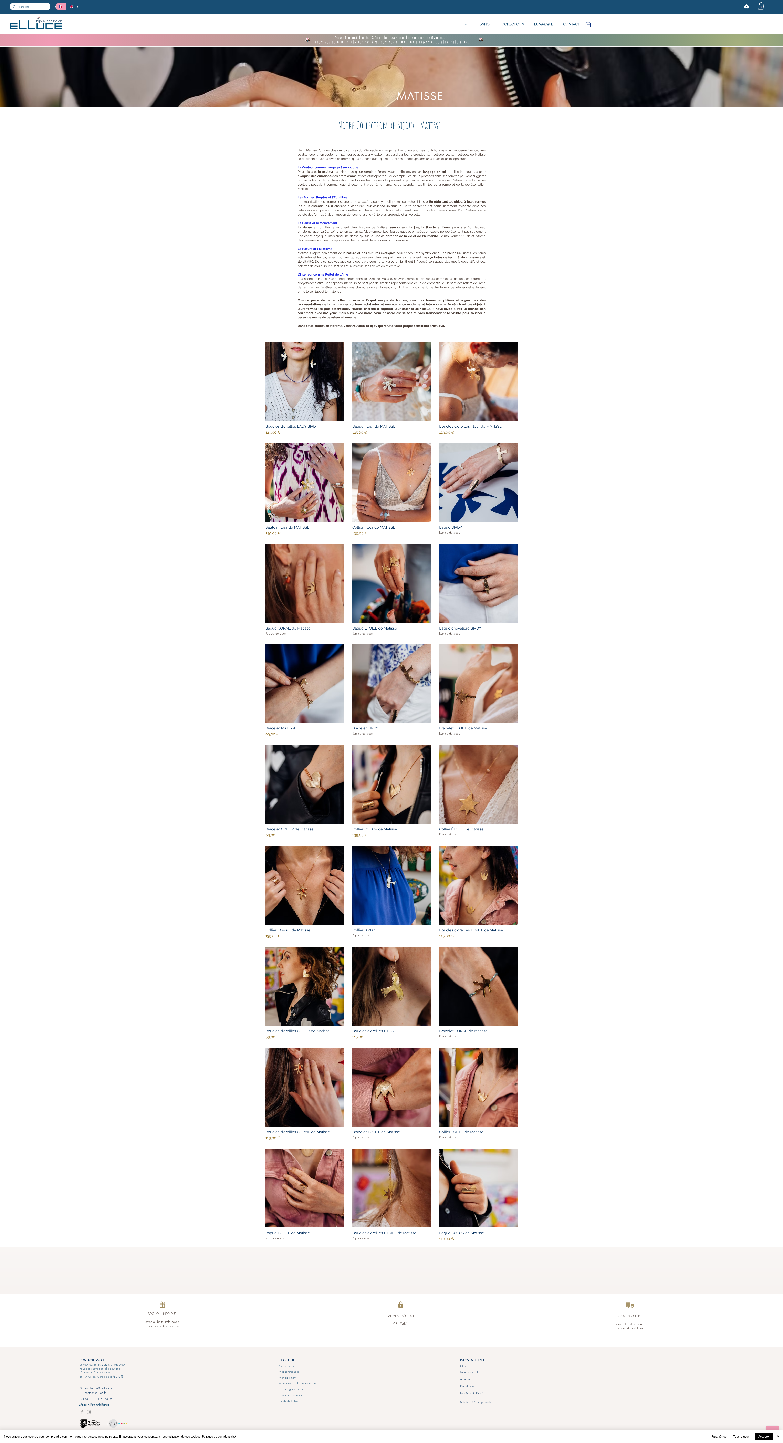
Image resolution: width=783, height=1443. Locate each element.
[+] (746, 6)
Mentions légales (470, 1372)
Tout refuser (741, 1436)
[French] (61, 6)
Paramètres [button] (719, 1436)
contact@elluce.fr (93, 1393)
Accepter (764, 1436)
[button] (761, 6)
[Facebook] (82, 1412)
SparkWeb (485, 1402)
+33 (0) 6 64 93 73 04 (98, 1399)
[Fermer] (778, 1436)
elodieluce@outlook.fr (98, 1388)
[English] (71, 6)
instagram (104, 1364)
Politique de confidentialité (219, 1436)
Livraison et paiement (291, 1395)
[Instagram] (88, 1412)
